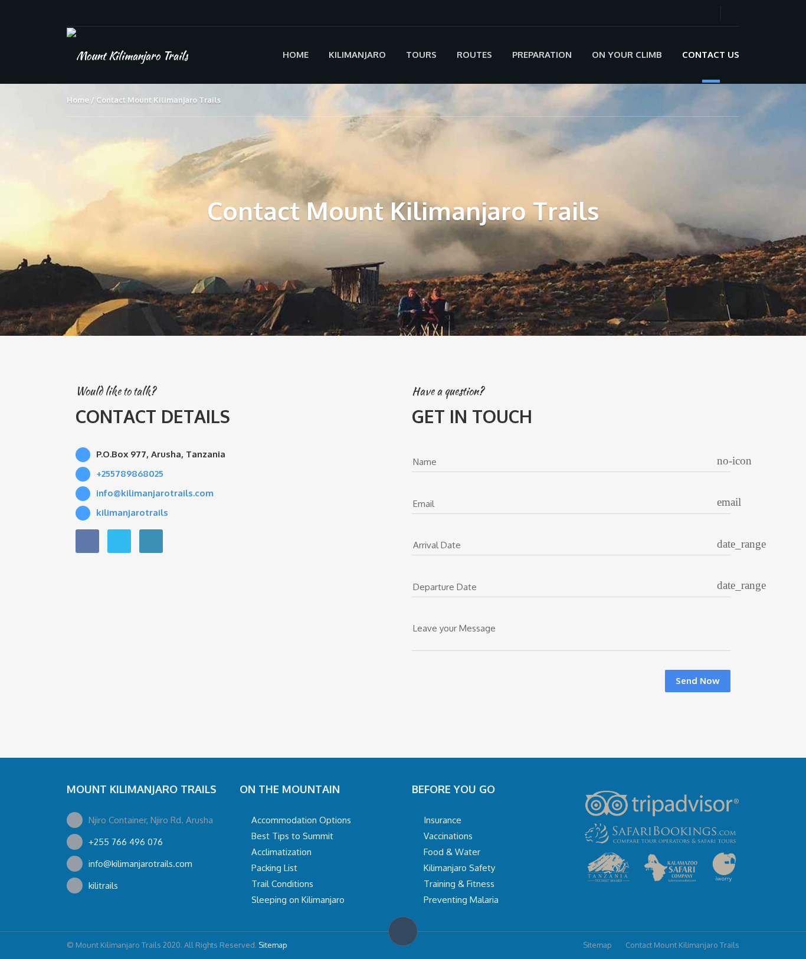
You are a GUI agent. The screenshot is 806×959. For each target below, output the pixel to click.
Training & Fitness (459, 883)
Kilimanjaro (357, 54)
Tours (421, 54)
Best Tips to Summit (292, 836)
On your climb (627, 54)
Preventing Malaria (461, 899)
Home (296, 54)
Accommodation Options (301, 820)
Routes (474, 54)
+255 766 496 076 (126, 841)
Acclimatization (281, 851)
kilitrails (103, 885)
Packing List (274, 867)
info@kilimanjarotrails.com (140, 863)
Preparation (542, 54)
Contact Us (710, 54)
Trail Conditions (282, 883)
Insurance (442, 820)
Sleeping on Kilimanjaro (298, 899)
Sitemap (272, 945)
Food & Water (452, 851)
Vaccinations (448, 836)
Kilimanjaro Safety (459, 867)
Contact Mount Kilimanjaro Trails (682, 945)
